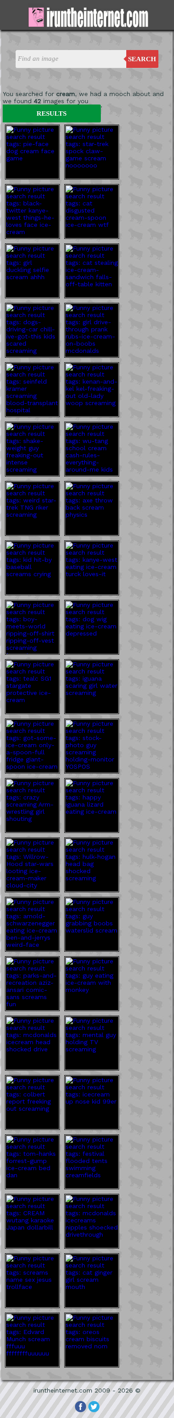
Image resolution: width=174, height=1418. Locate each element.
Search (142, 59)
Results (51, 113)
